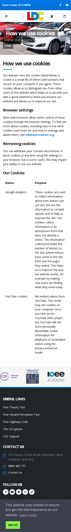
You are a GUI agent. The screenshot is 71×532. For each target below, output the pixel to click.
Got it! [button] (12, 525)
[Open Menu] (6, 16)
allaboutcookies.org (40, 135)
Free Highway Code (15, 422)
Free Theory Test (14, 407)
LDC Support (11, 436)
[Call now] (19, 16)
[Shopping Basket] (64, 16)
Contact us (15, 472)
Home (8, 45)
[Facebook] (61, 5)
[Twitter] (18, 492)
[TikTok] (32, 492)
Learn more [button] (27, 515)
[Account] (51, 16)
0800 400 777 (17, 466)
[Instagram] (25, 492)
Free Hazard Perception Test (21, 414)
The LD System (13, 429)
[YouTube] (67, 5)
